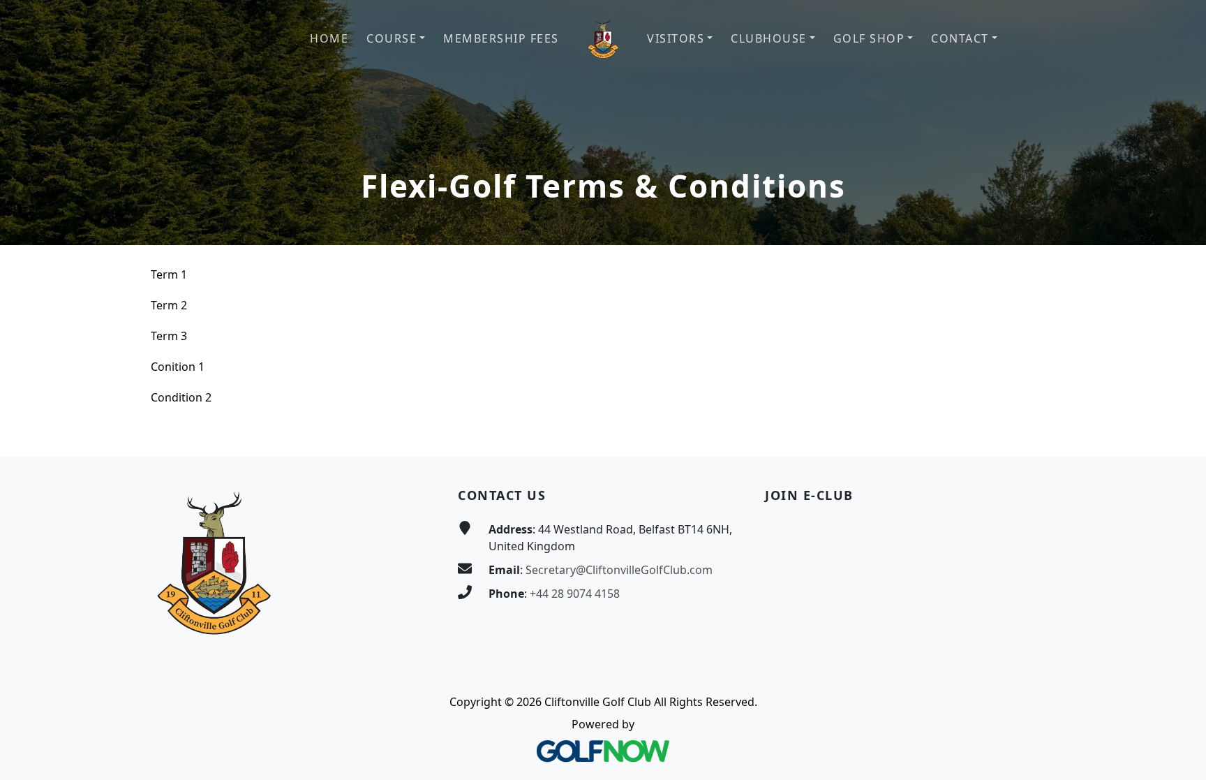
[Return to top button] (1179, 430)
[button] (395, 38)
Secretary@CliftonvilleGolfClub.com (619, 569)
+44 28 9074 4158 (575, 593)
